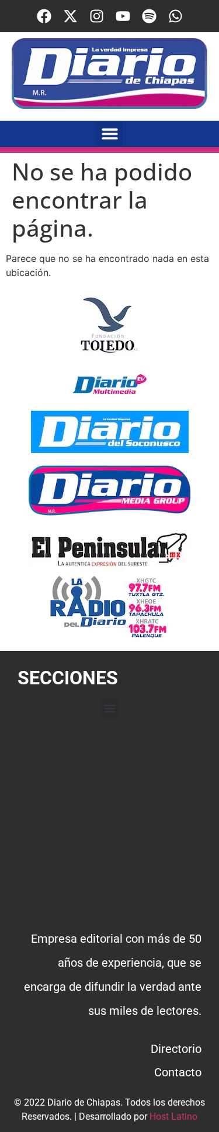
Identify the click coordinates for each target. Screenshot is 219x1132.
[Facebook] (44, 16)
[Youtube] (123, 16)
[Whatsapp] (175, 16)
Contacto (177, 1072)
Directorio (176, 1049)
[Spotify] (149, 16)
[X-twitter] (70, 16)
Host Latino (173, 1116)
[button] (109, 134)
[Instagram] (96, 16)
